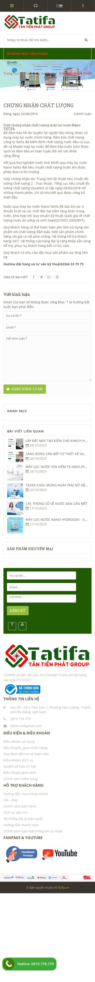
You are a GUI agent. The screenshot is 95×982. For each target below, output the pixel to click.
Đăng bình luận (26, 389)
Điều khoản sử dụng (19, 741)
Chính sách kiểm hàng (20, 779)
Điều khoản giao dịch (19, 772)
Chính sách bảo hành (19, 806)
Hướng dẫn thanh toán (21, 825)
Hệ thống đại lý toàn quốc (23, 818)
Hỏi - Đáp (10, 800)
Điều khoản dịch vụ (18, 760)
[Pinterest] (57, 277)
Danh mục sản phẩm (29, 53)
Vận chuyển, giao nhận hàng (25, 747)
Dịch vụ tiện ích (15, 812)
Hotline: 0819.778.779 (35, 963)
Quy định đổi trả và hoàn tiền (26, 754)
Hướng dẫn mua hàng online (25, 794)
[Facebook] (33, 277)
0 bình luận (83, 114)
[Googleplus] (49, 277)
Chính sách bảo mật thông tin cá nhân (33, 831)
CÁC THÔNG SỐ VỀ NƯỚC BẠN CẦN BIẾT (57, 503)
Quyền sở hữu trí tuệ (19, 766)
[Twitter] (41, 277)
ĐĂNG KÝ (18, 610)
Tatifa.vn (63, 887)
